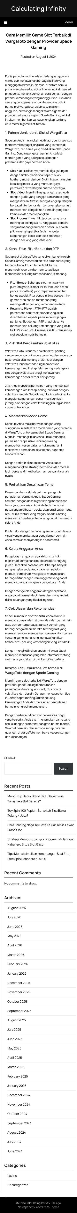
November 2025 (18, 992)
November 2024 (18, 1104)
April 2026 (14, 945)
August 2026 (16, 908)
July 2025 (14, 1029)
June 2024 (14, 1151)
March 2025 (15, 1067)
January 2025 (16, 1085)
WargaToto (26, 106)
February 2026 (17, 964)
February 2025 (17, 1076)
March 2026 (15, 955)
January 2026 (16, 973)
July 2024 (14, 1142)
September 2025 (19, 1011)
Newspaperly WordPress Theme (38, 1207)
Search (10, 758)
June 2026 (14, 926)
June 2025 (14, 1039)
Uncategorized (18, 1185)
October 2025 (17, 1001)
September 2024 (19, 1123)
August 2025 (16, 1020)
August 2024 (16, 1132)
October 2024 (17, 1114)
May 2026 (14, 936)
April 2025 (14, 1057)
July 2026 (14, 917)
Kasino (12, 1175)
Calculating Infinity (38, 8)
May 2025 (14, 1048)
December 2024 (18, 1095)
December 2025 (18, 983)
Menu (68, 22)
